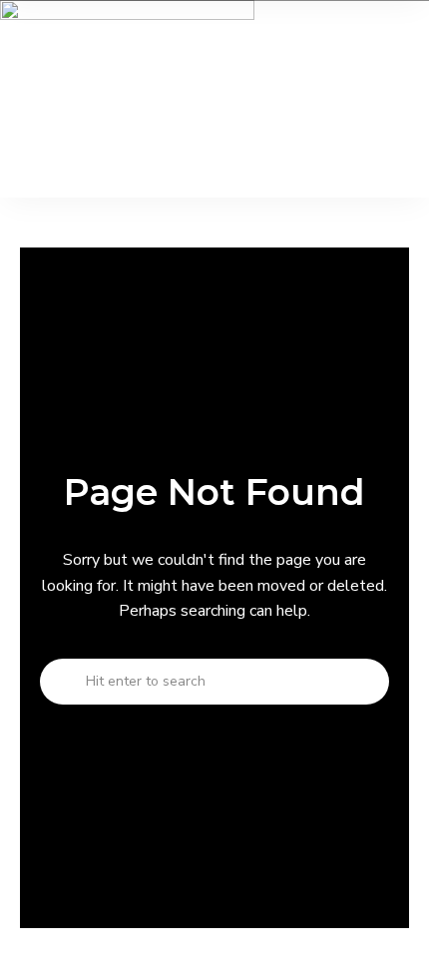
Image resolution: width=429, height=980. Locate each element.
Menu (20, 158)
